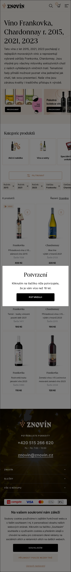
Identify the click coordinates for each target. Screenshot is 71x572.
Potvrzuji (35, 297)
